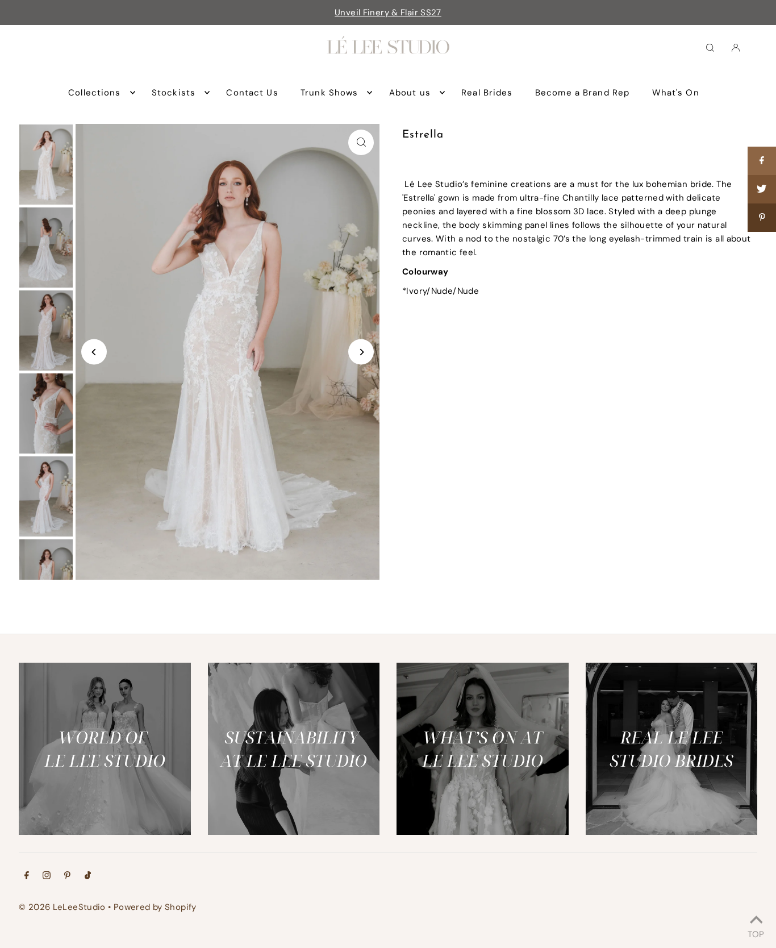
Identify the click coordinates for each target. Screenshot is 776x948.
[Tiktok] (88, 876)
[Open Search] (710, 47)
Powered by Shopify (155, 907)
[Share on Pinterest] (762, 217)
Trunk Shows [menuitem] (329, 92)
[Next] (361, 352)
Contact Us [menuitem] (252, 92)
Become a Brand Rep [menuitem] (582, 92)
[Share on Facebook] (762, 161)
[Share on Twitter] (762, 189)
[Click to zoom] (361, 142)
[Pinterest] (67, 876)
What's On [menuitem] (675, 92)
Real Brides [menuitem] (486, 92)
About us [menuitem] (410, 92)
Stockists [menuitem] (173, 92)
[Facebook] (26, 876)
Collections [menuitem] (94, 92)
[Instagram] (47, 876)
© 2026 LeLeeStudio (62, 907)
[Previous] (94, 352)
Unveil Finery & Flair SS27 (388, 12)
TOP (756, 933)
